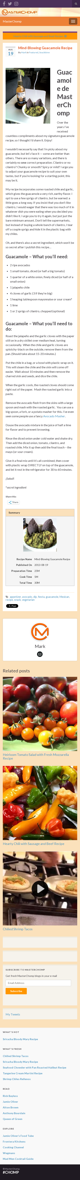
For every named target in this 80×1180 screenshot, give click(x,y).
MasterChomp (12, 21)
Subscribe (16, 991)
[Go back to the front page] (40, 12)
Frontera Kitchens (14, 1141)
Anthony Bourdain (14, 1113)
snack (17, 599)
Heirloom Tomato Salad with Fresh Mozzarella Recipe (36, 756)
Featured (33, 52)
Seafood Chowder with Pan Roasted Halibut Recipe (34, 1067)
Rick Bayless (10, 1095)
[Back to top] (71, 1171)
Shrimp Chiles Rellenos (17, 1079)
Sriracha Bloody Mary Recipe (20, 1039)
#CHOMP (11, 1172)
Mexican (64, 596)
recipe (9, 599)
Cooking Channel (13, 1147)
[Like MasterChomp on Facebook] (4, 3)
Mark (23, 52)
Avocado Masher (54, 416)
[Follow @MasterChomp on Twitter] (10, 3)
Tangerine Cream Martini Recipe (22, 1073)
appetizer (15, 596)
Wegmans (9, 1153)
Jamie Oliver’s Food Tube (18, 1135)
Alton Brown (10, 1107)
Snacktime (44, 52)
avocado (27, 596)
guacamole (52, 596)
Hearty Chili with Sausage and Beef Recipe (38, 36)
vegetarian (28, 599)
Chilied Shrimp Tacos (18, 929)
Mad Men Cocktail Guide (18, 1158)
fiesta (41, 596)
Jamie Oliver (10, 1101)
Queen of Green (12, 1118)
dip (35, 596)
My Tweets (13, 1014)
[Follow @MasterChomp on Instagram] (16, 3)
